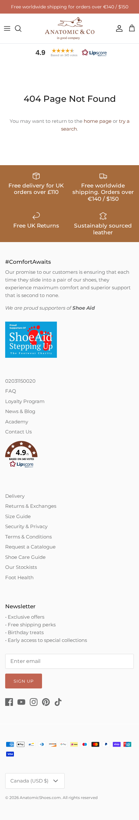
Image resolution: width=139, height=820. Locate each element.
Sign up (24, 681)
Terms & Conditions (28, 537)
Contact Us (18, 432)
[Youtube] (21, 702)
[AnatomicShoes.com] (70, 28)
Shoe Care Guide (25, 557)
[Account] (118, 28)
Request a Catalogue (30, 547)
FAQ (10, 391)
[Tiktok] (58, 702)
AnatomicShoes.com (40, 797)
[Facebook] (9, 702)
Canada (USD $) (29, 781)
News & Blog (20, 411)
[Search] (21, 28)
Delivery (15, 496)
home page (98, 121)
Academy (16, 422)
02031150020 (20, 381)
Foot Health (19, 577)
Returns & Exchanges (30, 506)
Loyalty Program (25, 401)
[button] (69, 52)
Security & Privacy (26, 526)
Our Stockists (21, 567)
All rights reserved (80, 797)
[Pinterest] (46, 702)
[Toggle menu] (7, 28)
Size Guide (18, 516)
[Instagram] (33, 702)
